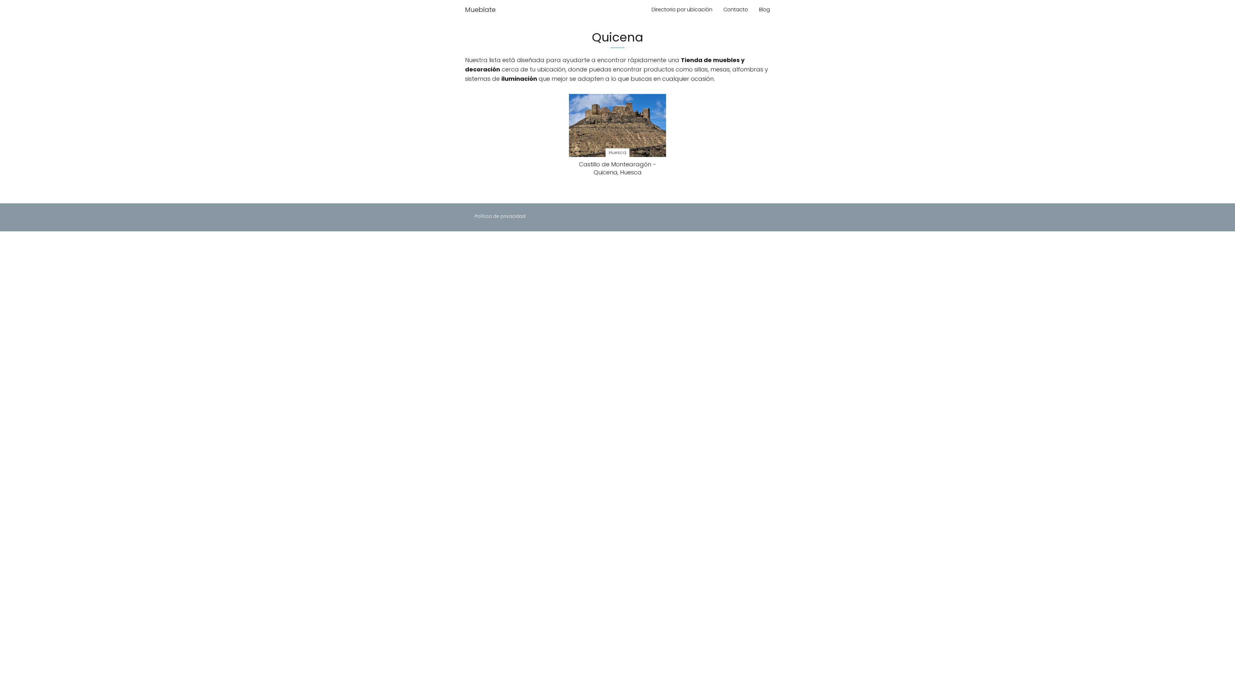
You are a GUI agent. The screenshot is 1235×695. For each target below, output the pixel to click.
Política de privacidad (500, 216)
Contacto (735, 9)
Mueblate (480, 9)
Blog (764, 9)
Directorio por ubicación (682, 9)
